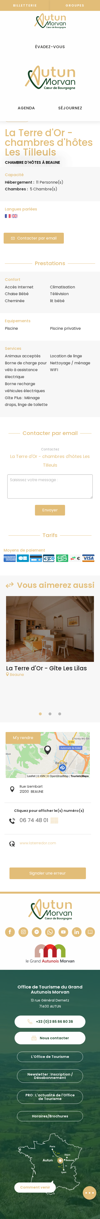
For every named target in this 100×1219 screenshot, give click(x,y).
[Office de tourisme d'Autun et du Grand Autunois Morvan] (50, 78)
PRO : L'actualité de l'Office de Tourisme (50, 1097)
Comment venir (35, 1187)
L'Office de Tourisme (50, 1056)
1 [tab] (40, 714)
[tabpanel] (50, 639)
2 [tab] (50, 714)
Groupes (75, 5)
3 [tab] (59, 714)
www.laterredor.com (38, 843)
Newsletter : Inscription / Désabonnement (50, 1076)
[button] (50, 47)
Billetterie (25, 5)
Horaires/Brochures (50, 1116)
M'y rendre (23, 737)
